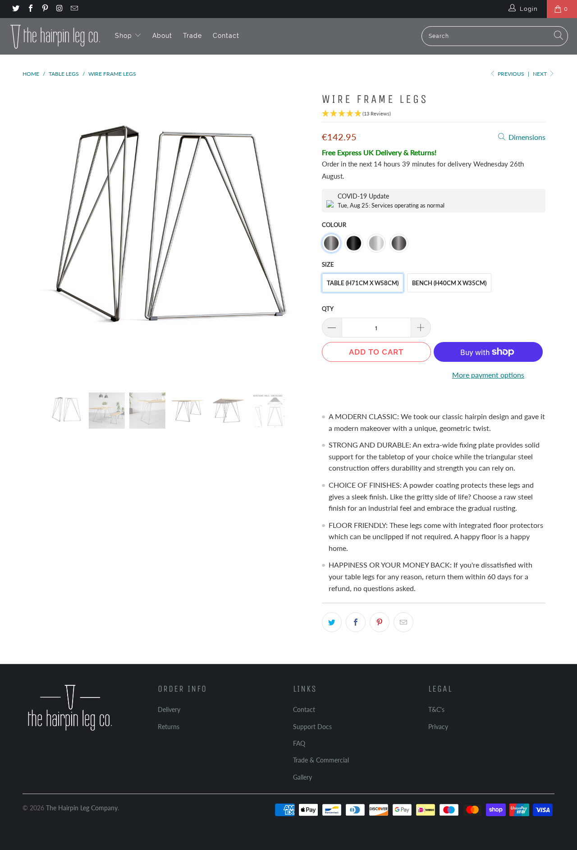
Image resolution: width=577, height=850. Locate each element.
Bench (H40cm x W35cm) (449, 282)
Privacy (438, 726)
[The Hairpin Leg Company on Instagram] (59, 9)
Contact (226, 35)
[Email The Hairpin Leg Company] (74, 9)
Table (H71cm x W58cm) (362, 282)
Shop (124, 35)
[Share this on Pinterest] (379, 622)
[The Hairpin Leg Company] (55, 36)
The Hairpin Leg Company (82, 808)
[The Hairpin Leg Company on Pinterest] (45, 9)
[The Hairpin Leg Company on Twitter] (15, 9)
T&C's (436, 709)
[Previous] (38, 233)
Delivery (169, 709)
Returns (168, 726)
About (162, 35)
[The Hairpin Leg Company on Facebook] (30, 9)
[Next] (297, 233)
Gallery (302, 777)
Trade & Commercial (321, 760)
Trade (192, 35)
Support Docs (312, 726)
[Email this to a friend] (403, 622)
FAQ (299, 743)
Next (540, 73)
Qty (328, 308)
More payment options (488, 374)
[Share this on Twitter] (332, 622)
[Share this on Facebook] (356, 622)
